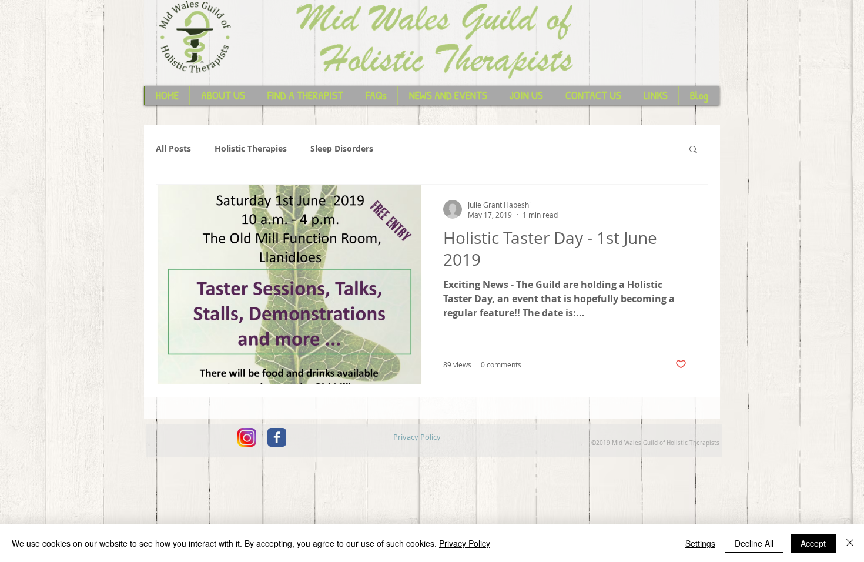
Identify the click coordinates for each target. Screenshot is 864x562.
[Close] (850, 543)
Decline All (754, 543)
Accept (813, 543)
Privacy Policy (464, 543)
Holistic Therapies (251, 148)
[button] (693, 150)
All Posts (173, 148)
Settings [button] (700, 543)
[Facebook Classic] (276, 437)
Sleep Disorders (341, 148)
